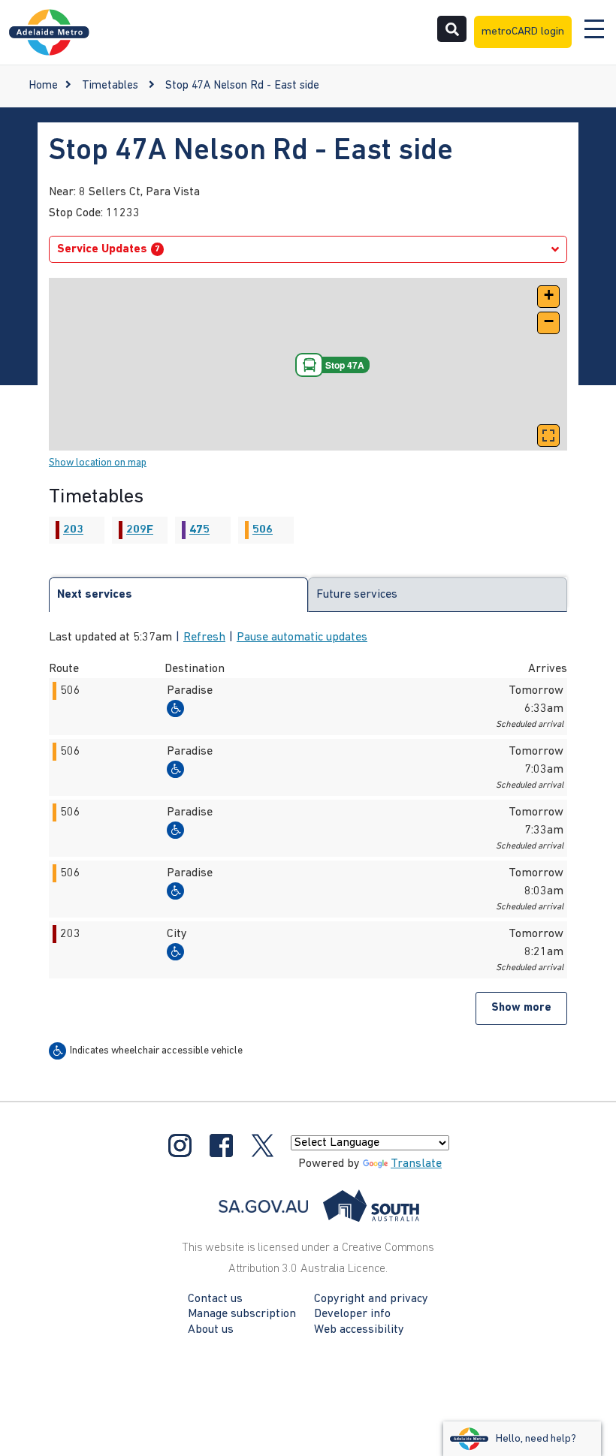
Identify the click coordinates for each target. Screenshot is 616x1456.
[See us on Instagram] (180, 1146)
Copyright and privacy (371, 1299)
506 (262, 530)
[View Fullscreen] (548, 435)
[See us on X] (262, 1146)
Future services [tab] (356, 595)
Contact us (215, 1299)
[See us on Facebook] (221, 1146)
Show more (521, 1008)
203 (73, 530)
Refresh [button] (204, 638)
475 (199, 530)
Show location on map (97, 463)
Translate (416, 1164)
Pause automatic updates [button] (302, 638)
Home (43, 86)
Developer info (352, 1314)
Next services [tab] (94, 595)
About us (211, 1330)
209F (139, 530)
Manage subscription (242, 1314)
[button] (548, 296)
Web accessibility (359, 1330)
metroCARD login (523, 32)
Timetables (110, 86)
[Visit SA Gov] (319, 1205)
